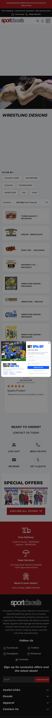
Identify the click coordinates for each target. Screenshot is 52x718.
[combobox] (30, 363)
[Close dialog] (49, 343)
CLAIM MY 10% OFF (38, 367)
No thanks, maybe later (38, 370)
